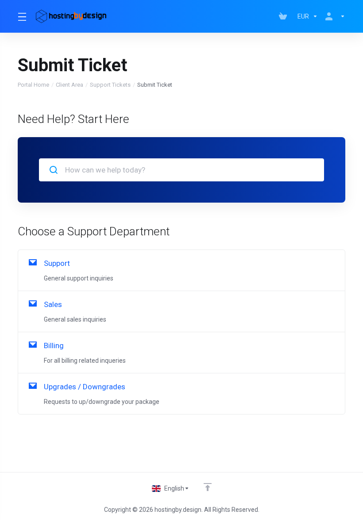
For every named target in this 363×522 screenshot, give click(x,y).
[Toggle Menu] (21, 16)
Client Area (69, 84)
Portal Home (33, 84)
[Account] (333, 16)
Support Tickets (110, 84)
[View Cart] (284, 16)
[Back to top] (208, 487)
